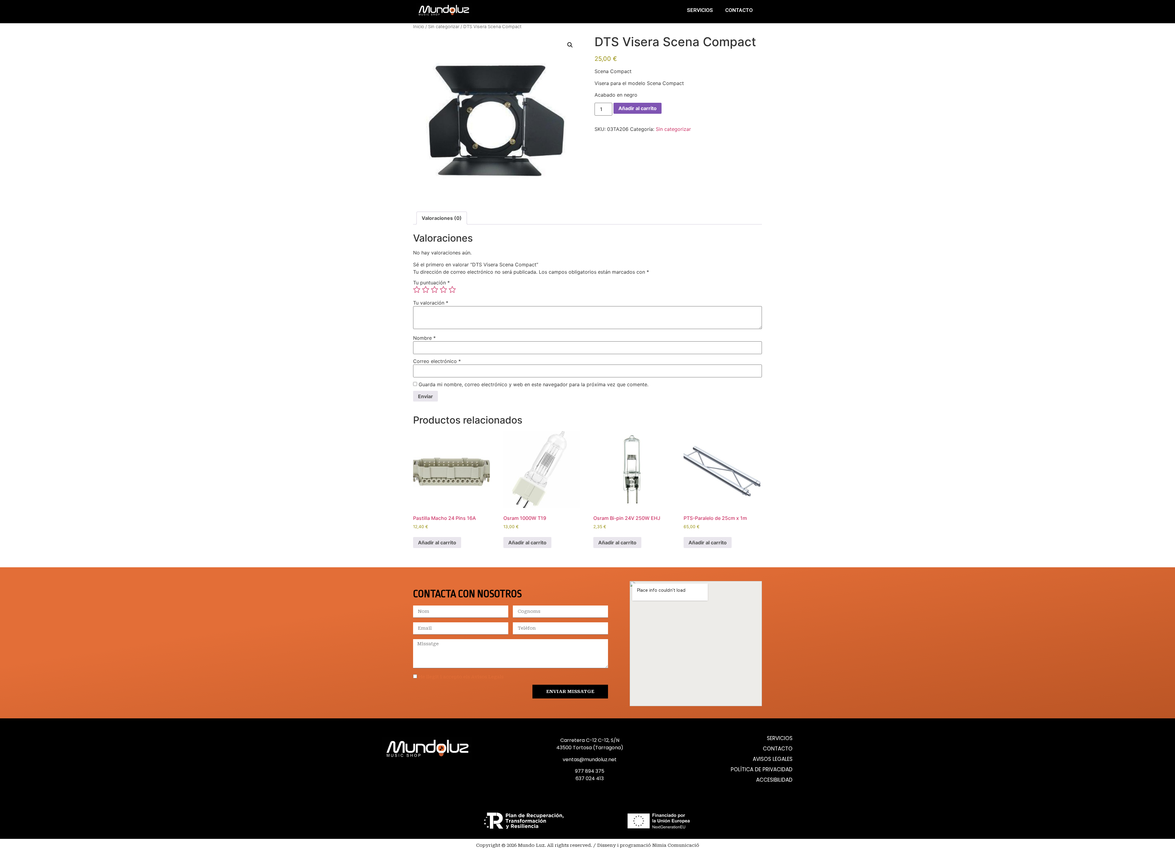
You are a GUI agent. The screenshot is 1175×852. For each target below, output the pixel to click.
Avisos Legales (773, 759)
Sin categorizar (443, 26)
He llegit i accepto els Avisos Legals (461, 677)
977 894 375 (589, 771)
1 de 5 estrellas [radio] (416, 289)
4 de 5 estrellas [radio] (443, 289)
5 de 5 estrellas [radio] (452, 289)
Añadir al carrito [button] (437, 542)
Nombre (424, 337)
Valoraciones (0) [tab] (442, 218)
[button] (570, 44)
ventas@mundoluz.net (590, 759)
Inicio (418, 26)
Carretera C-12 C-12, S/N (589, 740)
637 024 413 (590, 778)
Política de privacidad (762, 769)
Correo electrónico (437, 361)
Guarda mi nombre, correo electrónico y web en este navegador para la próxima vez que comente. (533, 384)
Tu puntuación (431, 282)
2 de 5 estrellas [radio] (425, 289)
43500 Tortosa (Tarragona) (589, 747)
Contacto (739, 10)
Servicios (700, 10)
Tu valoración (430, 302)
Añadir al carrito (637, 108)
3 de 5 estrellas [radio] (434, 289)
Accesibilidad (774, 780)
